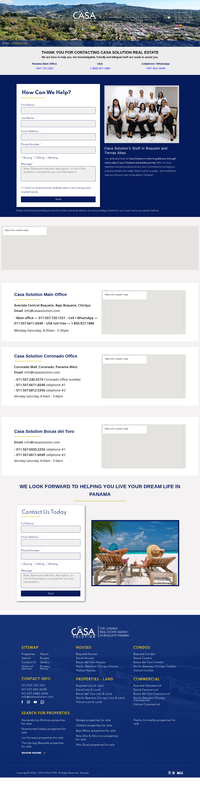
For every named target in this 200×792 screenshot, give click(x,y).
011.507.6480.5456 (35, 694)
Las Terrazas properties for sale (42, 738)
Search (30, 17)
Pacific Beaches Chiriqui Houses (97, 666)
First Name (27, 105)
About (44, 654)
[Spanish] (180, 25)
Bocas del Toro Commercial (151, 694)
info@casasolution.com (37, 697)
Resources (132, 17)
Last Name (27, 118)
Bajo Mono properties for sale (96, 731)
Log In (184, 12)
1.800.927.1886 (182, 23)
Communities (114, 17)
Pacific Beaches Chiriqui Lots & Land (100, 698)
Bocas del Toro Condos (148, 662)
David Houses (85, 658)
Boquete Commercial (147, 685)
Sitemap (84, 773)
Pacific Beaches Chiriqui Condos (154, 666)
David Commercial (145, 690)
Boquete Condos (144, 654)
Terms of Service (27, 667)
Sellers (55, 17)
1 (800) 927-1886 (100, 68)
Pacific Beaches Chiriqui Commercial (149, 699)
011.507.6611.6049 (184, 20)
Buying (27, 158)
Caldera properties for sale (94, 725)
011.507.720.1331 (183, 18)
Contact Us (150, 17)
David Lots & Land (88, 690)
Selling (40, 158)
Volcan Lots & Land (89, 702)
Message (27, 164)
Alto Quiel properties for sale (95, 745)
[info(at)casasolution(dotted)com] (169, 18)
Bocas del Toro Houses (91, 662)
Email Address (30, 131)
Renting (53, 158)
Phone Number (30, 144)
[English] (176, 25)
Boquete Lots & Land (90, 685)
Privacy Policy (45, 667)
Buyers (43, 17)
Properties (15, 17)
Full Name (27, 523)
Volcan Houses (86, 670)
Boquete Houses (86, 654)
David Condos (142, 658)
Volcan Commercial (146, 704)
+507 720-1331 (44, 68)
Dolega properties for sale (93, 720)
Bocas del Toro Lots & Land (94, 694)
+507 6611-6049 (155, 68)
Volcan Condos (143, 670)
